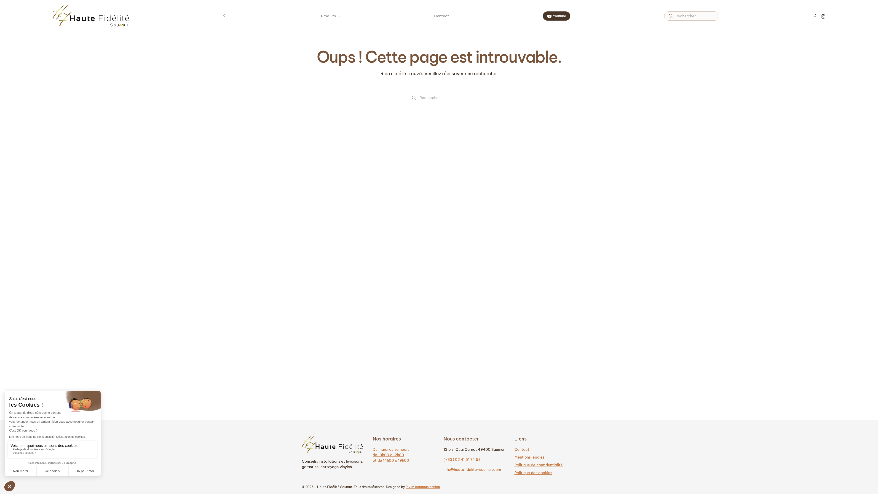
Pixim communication (423, 487)
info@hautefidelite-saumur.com (472, 469)
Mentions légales (529, 457)
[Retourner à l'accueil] (90, 16)
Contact (441, 16)
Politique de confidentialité (538, 465)
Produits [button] (328, 16)
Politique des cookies (533, 472)
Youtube (559, 16)
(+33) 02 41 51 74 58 (462, 459)
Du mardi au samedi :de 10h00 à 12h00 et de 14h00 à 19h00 (391, 455)
